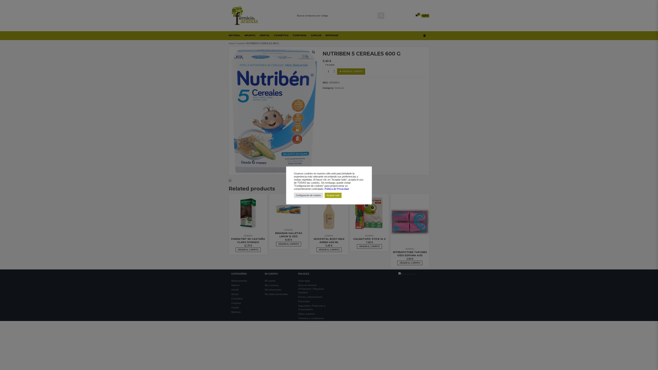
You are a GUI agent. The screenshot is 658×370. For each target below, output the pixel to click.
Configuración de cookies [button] (308, 195)
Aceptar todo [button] (333, 195)
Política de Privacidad (337, 189)
